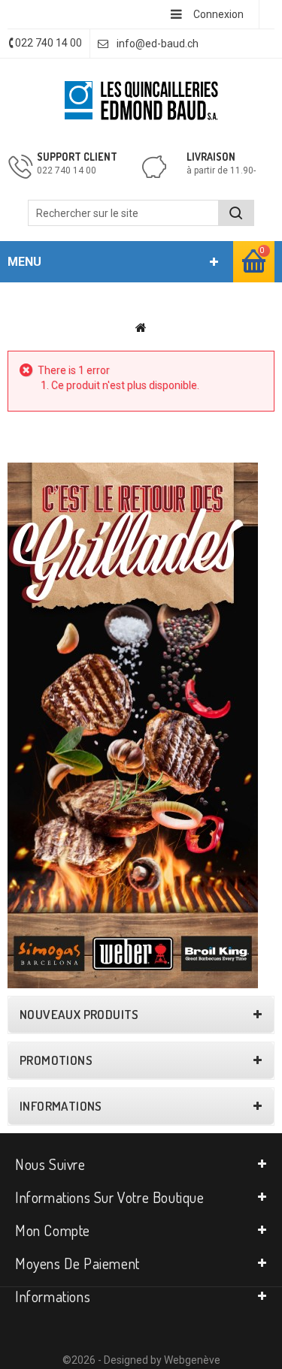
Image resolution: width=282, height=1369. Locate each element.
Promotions (56, 1060)
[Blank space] (141, 448)
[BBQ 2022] (133, 725)
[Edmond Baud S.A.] (141, 100)
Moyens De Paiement (77, 1263)
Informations (61, 1106)
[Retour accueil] (141, 327)
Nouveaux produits (79, 1014)
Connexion (218, 14)
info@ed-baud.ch (158, 44)
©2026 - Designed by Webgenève (141, 1360)
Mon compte (52, 1230)
